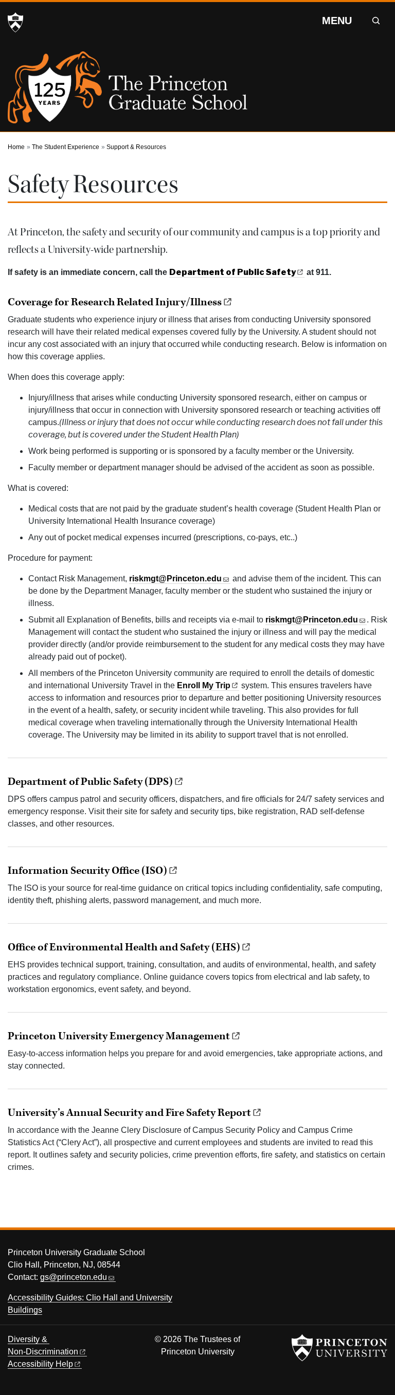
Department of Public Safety (90, 781)
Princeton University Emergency (119, 1036)
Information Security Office (87, 870)
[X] (319, 1255)
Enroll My (203, 685)
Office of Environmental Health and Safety (124, 947)
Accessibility (40, 1364)
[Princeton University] (15, 22)
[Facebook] (338, 1255)
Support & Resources (136, 147)
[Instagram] (357, 1255)
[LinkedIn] (377, 1255)
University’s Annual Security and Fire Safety (129, 1112)
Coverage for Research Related (115, 302)
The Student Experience (65, 147)
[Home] (127, 91)
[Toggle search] (376, 20)
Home (16, 147)
